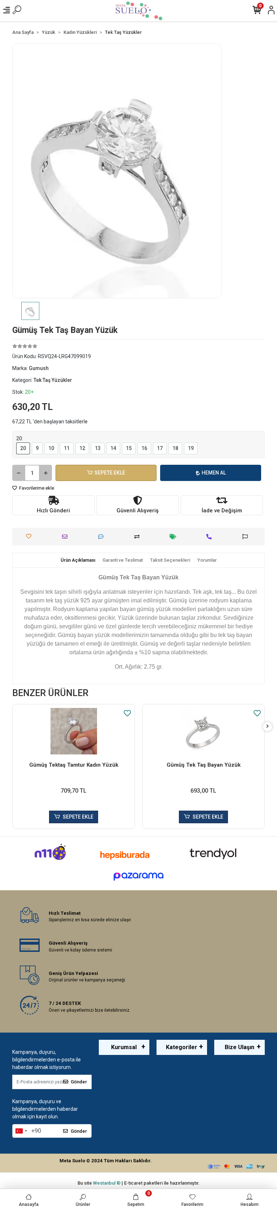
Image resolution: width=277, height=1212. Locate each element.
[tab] (78, 560)
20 (23, 448)
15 (129, 448)
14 (113, 448)
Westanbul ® (107, 1183)
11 (67, 448)
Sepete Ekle (109, 473)
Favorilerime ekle (36, 488)
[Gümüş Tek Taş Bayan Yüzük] (203, 731)
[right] (267, 726)
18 (175, 448)
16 (144, 448)
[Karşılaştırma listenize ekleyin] (138, 536)
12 (82, 448)
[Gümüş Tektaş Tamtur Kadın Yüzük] (73, 731)
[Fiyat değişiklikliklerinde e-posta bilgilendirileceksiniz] (175, 536)
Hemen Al (214, 473)
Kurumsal (124, 1047)
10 (51, 448)
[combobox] (21, 1130)
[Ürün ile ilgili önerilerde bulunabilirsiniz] (247, 536)
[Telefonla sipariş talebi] (211, 536)
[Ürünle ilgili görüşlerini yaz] (102, 536)
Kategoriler (181, 1047)
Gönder (79, 1081)
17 (160, 448)
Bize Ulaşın (239, 1047)
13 (98, 448)
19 (191, 448)
